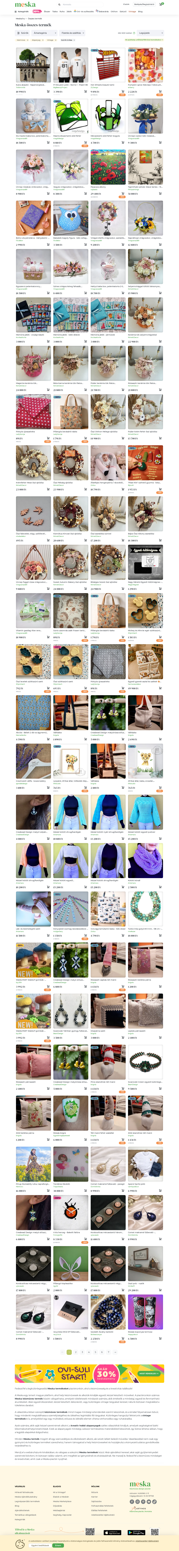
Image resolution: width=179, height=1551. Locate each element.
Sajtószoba (96, 1501)
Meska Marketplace (62, 1501)
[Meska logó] (25, 4)
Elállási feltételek (99, 1510)
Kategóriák (20, 1519)
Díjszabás (57, 1506)
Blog (140, 11)
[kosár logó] (160, 4)
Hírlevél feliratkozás (24, 1492)
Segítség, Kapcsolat (62, 1515)
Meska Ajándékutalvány (26, 1497)
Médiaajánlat (59, 1510)
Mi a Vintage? (59, 1492)
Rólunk (94, 1492)
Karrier (94, 1497)
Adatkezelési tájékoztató (103, 1515)
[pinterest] (143, 1501)
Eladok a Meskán (61, 1497)
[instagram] (137, 1501)
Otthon (114, 11)
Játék (69, 11)
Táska (55, 11)
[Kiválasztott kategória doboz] (27, 40)
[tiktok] (154, 1501)
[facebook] (132, 1501)
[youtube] (149, 1501)
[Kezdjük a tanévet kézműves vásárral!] (37, 11)
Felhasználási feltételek (102, 1506)
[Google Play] (112, 1532)
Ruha (62, 11)
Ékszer (47, 11)
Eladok (126, 4)
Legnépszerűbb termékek (27, 1501)
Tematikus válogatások (25, 1515)
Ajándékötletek (22, 1510)
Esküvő (123, 11)
